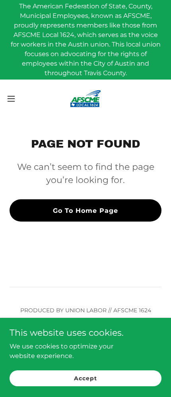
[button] (15, 99)
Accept (85, 377)
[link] (85, 99)
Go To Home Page (85, 210)
